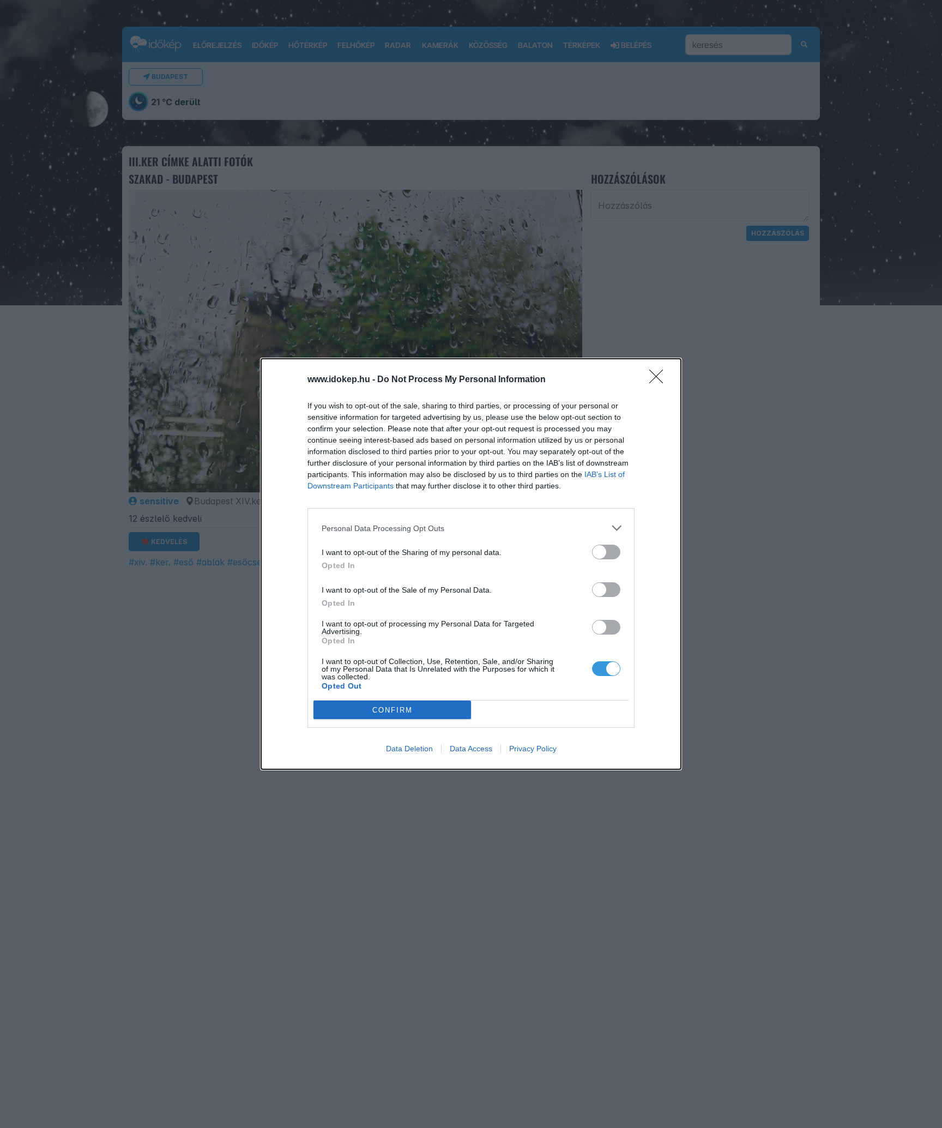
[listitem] (471, 528)
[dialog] (471, 564)
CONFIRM (392, 710)
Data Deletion (409, 748)
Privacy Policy (533, 748)
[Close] (659, 380)
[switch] (606, 552)
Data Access (471, 748)
